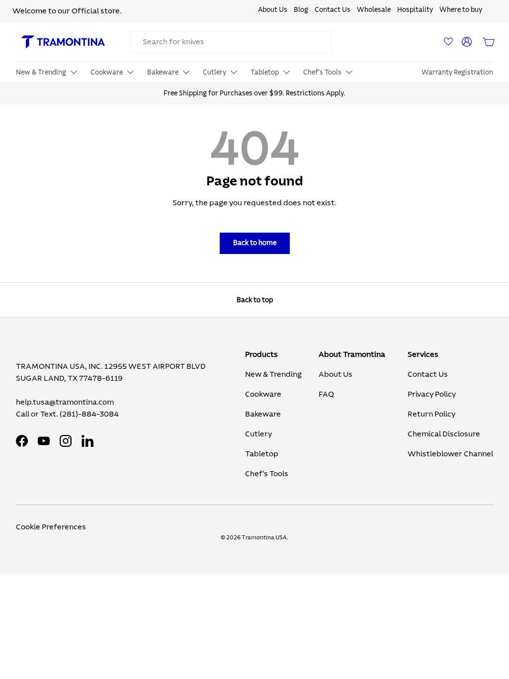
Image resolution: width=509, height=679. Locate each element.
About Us (272, 9)
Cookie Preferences (51, 527)
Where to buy (460, 9)
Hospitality (415, 9)
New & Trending (273, 374)
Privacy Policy (432, 394)
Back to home (254, 243)
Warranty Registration (457, 72)
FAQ (326, 394)
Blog (301, 9)
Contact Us (332, 9)
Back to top (255, 300)
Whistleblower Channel (450, 454)
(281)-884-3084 (89, 414)
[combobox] (231, 42)
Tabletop (261, 454)
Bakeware (263, 414)
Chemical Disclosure (444, 434)
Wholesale (374, 9)
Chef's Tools (266, 474)
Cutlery (258, 434)
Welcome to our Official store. (67, 11)
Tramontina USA (264, 537)
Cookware (263, 394)
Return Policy (431, 414)
